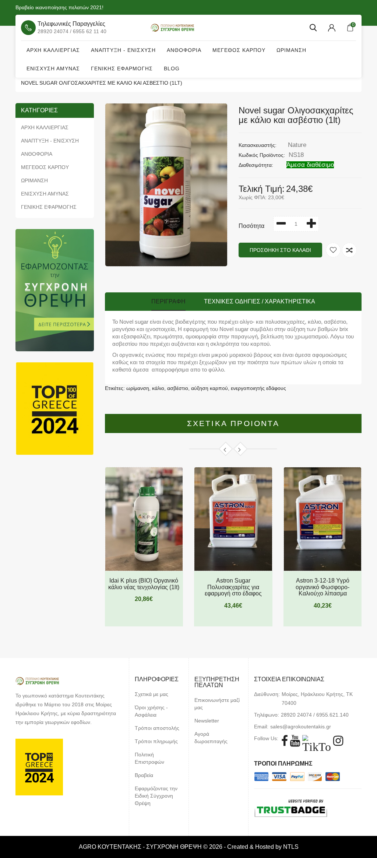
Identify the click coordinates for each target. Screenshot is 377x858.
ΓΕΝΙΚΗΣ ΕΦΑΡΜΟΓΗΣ (122, 68)
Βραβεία (144, 775)
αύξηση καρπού (209, 388)
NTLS (291, 847)
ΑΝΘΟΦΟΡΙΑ (184, 50)
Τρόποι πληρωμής (156, 741)
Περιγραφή (168, 301)
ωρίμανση (137, 388)
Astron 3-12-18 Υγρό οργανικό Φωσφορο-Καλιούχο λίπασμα (322, 587)
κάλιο (158, 388)
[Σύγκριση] (349, 250)
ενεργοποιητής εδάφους (258, 388)
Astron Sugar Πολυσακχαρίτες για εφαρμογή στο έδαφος (233, 587)
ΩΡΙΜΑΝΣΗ (291, 50)
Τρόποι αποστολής (157, 728)
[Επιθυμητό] (333, 250)
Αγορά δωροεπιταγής (211, 737)
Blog (172, 68)
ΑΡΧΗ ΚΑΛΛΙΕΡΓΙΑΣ (53, 50)
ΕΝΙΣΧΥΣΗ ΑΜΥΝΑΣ (53, 68)
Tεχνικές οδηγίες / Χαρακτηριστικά (259, 301)
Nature (297, 144)
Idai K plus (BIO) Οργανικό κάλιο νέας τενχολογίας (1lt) (143, 583)
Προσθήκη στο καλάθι (280, 250)
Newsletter (206, 721)
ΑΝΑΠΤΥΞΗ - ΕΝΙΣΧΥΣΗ (123, 50)
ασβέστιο (177, 388)
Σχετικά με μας (151, 694)
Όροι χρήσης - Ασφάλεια (151, 711)
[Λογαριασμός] (331, 27)
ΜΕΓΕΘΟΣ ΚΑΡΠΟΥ (238, 50)
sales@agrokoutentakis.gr (300, 726)
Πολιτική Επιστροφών (149, 758)
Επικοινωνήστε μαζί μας (217, 703)
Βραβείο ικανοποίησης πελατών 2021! (59, 7)
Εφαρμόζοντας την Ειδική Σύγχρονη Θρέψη (156, 795)
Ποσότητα (251, 226)
